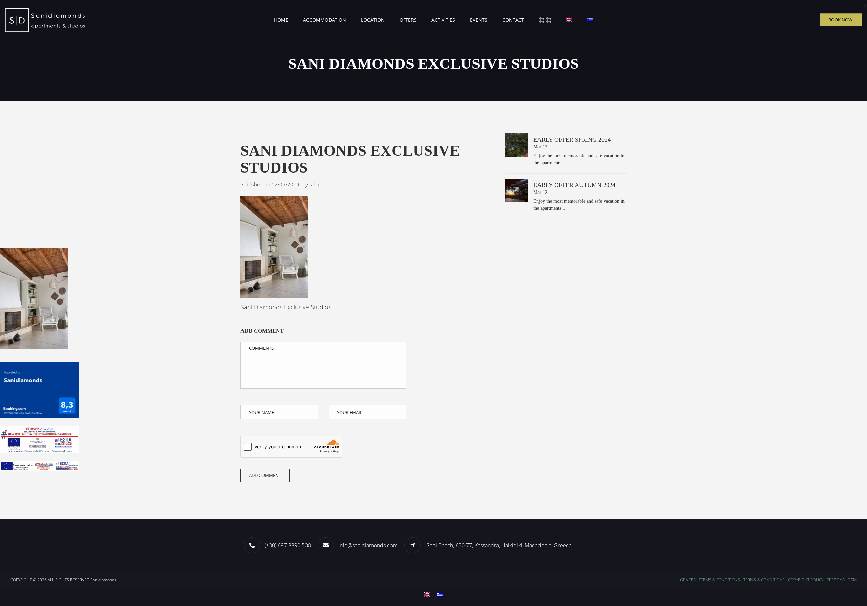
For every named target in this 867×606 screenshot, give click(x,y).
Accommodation (324, 20)
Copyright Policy (805, 580)
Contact (513, 20)
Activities (443, 20)
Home (281, 20)
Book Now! (840, 20)
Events (478, 20)
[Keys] (545, 20)
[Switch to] (569, 20)
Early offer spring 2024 (572, 139)
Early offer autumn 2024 (574, 185)
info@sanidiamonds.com (368, 545)
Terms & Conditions (764, 580)
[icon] (415, 545)
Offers (408, 20)
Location (373, 20)
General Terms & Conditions (710, 580)
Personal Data (842, 580)
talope (316, 184)
